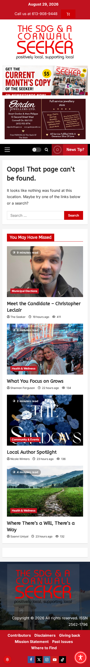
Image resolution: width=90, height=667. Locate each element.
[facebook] (31, 659)
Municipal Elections (24, 291)
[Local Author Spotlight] (45, 420)
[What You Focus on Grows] (45, 349)
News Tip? (75, 149)
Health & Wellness (24, 368)
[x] (39, 659)
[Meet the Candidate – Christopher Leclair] (45, 271)
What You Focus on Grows (35, 381)
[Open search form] (46, 149)
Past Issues (62, 641)
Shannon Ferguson (22, 388)
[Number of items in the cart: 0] (68, 13)
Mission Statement (32, 641)
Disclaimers (45, 635)
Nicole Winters (20, 459)
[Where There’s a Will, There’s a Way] (45, 491)
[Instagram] (46, 659)
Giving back (69, 635)
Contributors (19, 635)
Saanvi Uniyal (19, 536)
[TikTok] (62, 659)
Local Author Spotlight (32, 452)
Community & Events (25, 439)
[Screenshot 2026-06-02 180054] (45, 118)
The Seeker (18, 317)
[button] (7, 150)
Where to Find (44, 647)
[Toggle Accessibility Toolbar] (81, 657)
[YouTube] (54, 659)
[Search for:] (35, 215)
